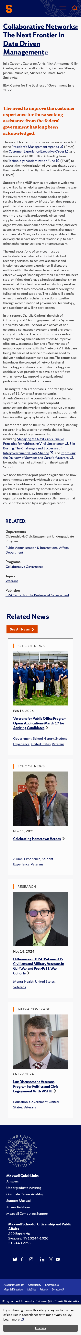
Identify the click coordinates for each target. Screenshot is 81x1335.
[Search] (74, 8)
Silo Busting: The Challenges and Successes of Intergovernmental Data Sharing (39, 448)
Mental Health (23, 981)
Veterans (12, 581)
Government (22, 738)
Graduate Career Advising (24, 1194)
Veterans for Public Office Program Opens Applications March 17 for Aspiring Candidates (39, 723)
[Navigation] (62, 8)
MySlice (31, 1289)
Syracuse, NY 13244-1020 (28, 1238)
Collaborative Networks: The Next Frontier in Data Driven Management (40, 39)
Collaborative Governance (24, 566)
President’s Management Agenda (35, 146)
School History (43, 738)
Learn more (11, 1319)
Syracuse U (58, 1289)
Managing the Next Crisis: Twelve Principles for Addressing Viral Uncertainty (33, 441)
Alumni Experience (26, 858)
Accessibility (34, 1285)
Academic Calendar (14, 1285)
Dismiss (40, 1328)
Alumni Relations (18, 1207)
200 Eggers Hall (19, 1233)
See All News (20, 629)
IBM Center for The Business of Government (37, 595)
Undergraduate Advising (23, 1187)
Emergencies (52, 1285)
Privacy (44, 1289)
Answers (12, 1181)
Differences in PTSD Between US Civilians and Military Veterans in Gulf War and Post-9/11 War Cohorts (38, 966)
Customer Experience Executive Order (36, 151)
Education (20, 1101)
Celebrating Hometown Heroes (37, 839)
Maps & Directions (13, 1289)
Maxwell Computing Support (27, 1213)
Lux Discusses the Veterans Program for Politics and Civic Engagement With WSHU (35, 1086)
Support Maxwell (18, 1200)
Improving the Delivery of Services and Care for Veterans (39, 455)
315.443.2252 (19, 1243)
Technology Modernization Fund (31, 160)
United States (41, 744)
